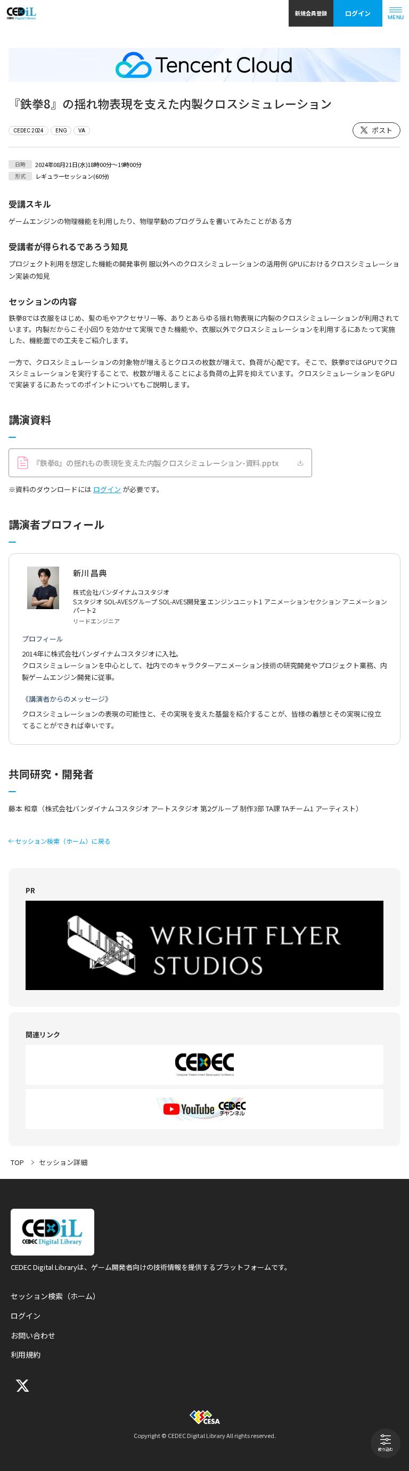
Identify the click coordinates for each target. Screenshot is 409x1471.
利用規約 (25, 1354)
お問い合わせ (33, 1335)
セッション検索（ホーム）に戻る (63, 841)
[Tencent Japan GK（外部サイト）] (204, 65)
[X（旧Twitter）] (21, 1385)
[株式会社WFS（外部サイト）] (204, 945)
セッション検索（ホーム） (55, 1296)
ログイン (358, 13)
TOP (17, 1162)
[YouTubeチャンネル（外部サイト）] (204, 1109)
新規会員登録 (311, 13)
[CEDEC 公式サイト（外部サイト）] (204, 1065)
